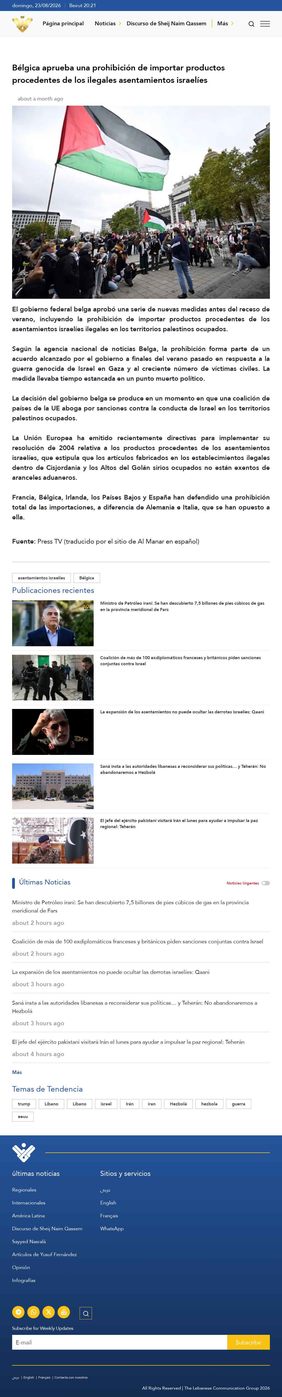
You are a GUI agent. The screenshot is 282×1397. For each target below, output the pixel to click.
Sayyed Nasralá (29, 1241)
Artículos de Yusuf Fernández (44, 1254)
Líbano (51, 1104)
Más (222, 23)
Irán (130, 1104)
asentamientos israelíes (41, 578)
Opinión (21, 1267)
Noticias (105, 23)
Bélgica (86, 578)
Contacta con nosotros (71, 1377)
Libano (79, 1104)
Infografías (24, 1280)
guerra (238, 1104)
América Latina (28, 1215)
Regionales (24, 1189)
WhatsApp (112, 1228)
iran (152, 1104)
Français (109, 1215)
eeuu (23, 1117)
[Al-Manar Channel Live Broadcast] (64, 1313)
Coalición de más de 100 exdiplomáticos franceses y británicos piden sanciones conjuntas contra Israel (137, 941)
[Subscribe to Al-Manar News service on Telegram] (18, 1313)
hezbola (209, 1104)
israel (106, 1104)
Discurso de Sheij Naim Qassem (166, 23)
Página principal (63, 23)
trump (24, 1104)
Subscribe (248, 1342)
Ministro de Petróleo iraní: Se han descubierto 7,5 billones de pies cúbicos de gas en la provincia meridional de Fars (130, 906)
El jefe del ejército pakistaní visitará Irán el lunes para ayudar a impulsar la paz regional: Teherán (128, 1042)
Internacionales (28, 1202)
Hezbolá (178, 1104)
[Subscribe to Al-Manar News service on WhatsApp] (33, 1313)
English (108, 1202)
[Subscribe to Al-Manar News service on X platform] (48, 1313)
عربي (105, 1189)
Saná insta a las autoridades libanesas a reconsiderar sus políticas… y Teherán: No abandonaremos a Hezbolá (134, 1007)
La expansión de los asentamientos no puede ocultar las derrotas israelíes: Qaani (111, 972)
